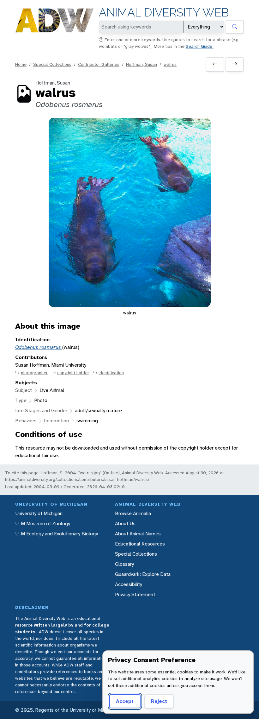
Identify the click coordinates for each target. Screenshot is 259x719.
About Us (125, 523)
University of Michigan (39, 513)
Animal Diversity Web (164, 12)
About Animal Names (138, 533)
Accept (125, 701)
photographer (34, 372)
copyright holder (73, 372)
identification (111, 372)
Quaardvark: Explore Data (143, 574)
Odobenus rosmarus (38, 347)
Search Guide (200, 46)
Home (21, 64)
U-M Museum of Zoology (42, 523)
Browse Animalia (133, 513)
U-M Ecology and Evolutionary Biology (56, 533)
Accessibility (128, 584)
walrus (170, 64)
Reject (159, 701)
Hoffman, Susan (141, 64)
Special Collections (52, 64)
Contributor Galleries (98, 64)
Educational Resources (140, 543)
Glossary (124, 564)
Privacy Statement (135, 594)
